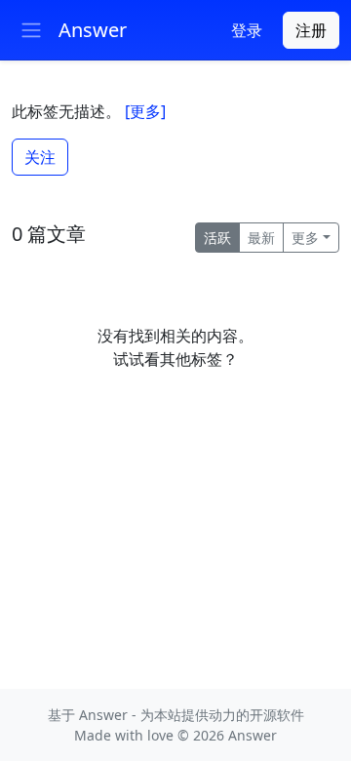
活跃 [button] (217, 237)
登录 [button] (246, 30)
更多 (305, 237)
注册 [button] (311, 30)
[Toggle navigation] (31, 30)
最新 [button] (261, 237)
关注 (40, 157)
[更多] (145, 111)
